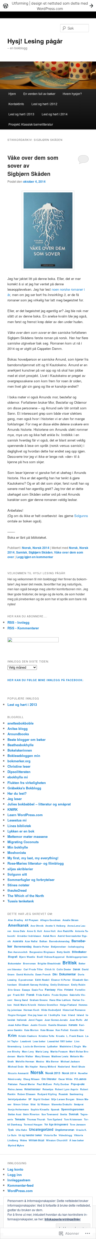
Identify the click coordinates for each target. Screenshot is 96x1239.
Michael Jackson (70, 1061)
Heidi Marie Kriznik (25, 1005)
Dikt (54, 974)
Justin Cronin (38, 1025)
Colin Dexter (64, 969)
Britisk (69, 962)
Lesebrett (25, 1041)
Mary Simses (42, 1056)
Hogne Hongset (17, 1015)
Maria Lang (42, 1051)
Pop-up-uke (77, 1084)
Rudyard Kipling (47, 1094)
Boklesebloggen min (23, 755)
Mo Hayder (31, 1066)
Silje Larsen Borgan (62, 1099)
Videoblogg (65, 1135)
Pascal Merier (27, 1084)
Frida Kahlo (43, 995)
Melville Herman (25, 1061)
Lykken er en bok (20, 831)
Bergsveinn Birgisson (42, 952)
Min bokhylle (17, 847)
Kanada (73, 1025)
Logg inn (14, 1174)
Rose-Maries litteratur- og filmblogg (35, 863)
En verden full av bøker (39, 93)
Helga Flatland (68, 1005)
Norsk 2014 (41, 547)
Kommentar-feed (20, 1185)
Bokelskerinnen (19, 750)
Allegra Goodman (50, 920)
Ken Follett (62, 1030)
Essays (26, 989)
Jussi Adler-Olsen (18, 1025)
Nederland (64, 1066)
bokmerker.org (18, 760)
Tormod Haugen (33, 1124)
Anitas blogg (17, 728)
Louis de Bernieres (34, 1046)
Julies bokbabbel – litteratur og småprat (39, 804)
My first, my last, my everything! (32, 857)
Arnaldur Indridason (29, 936)
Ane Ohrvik (37, 925)
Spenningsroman (72, 1109)
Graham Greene (39, 1000)
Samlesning (76, 1094)
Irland (71, 1015)
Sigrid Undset (41, 1099)
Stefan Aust (14, 1114)
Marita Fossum (59, 1051)
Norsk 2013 (52, 1073)
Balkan (43, 941)
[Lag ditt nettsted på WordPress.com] (48, 5)
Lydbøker (52, 1046)
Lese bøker (39, 1041)
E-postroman (25, 980)
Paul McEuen (44, 1084)
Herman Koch (31, 1010)
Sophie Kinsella (40, 1109)
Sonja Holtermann (18, 1109)
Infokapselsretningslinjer (63, 1219)
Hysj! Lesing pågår (34, 40)
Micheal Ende (16, 1066)
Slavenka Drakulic (61, 1104)
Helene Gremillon (48, 1005)
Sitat (33, 1104)
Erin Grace (14, 989)
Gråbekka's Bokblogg (24, 788)
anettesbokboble (20, 723)
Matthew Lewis (59, 1056)
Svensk (74, 1114)
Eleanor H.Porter (61, 980)
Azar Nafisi (31, 941)
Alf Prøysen (31, 920)
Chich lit (50, 969)
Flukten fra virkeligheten (26, 782)
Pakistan (13, 1084)
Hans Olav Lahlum (60, 1000)
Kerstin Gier (77, 1030)
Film (59, 989)
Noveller (83, 1073)
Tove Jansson (78, 1124)
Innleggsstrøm (18, 1179)
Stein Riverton (31, 1114)
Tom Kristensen (73, 1119)
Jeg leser (14, 798)
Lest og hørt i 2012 (44, 104)
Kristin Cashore (27, 1036)
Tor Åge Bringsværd (56, 1124)
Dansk (76, 969)
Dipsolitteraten (18, 771)
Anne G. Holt (34, 931)
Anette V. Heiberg (55, 925)
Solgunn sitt (17, 874)
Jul (86, 1020)
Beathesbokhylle (20, 744)
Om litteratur (49, 1079)
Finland (68, 989)
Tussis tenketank (20, 901)
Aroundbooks (18, 733)
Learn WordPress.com (25, 814)
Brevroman (29, 963)
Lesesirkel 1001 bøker (59, 1041)
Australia (18, 941)
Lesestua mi (17, 820)
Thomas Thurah (36, 1119)
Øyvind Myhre (16, 1145)
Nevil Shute (78, 1066)
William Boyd (36, 1140)
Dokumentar (67, 974)
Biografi (12, 957)
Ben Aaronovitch (18, 952)
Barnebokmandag (59, 941)
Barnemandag (22, 946)
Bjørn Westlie (27, 957)
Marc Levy (28, 1051)
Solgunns (81, 515)
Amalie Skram (70, 920)
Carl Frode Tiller (33, 969)
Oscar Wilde (65, 1079)
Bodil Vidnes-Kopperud (51, 957)
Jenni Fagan (35, 1020)
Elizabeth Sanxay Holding (34, 984)
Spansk (55, 1109)
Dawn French (43, 974)
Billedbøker (79, 952)
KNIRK (12, 809)
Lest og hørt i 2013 (21, 114)
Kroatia (60, 1036)
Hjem (12, 93)
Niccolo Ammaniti (18, 1073)
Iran (64, 1015)
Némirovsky (15, 1079)
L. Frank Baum (74, 1036)
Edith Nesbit (42, 980)
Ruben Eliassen (26, 1094)
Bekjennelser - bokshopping (67, 946)
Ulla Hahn (21, 1130)
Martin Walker (25, 1056)
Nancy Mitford (48, 1066)
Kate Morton (31, 1030)
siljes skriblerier (20, 868)
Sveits (63, 1114)
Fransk (30, 995)
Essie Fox (37, 989)
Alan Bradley (15, 920)
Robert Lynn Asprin (66, 1089)
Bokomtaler (14, 963)
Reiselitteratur (32, 1089)
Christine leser (18, 766)
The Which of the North (25, 895)
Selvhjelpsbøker (17, 1099)
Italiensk (22, 1020)
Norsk (26, 547)
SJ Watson (43, 1104)
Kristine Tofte (46, 1036)
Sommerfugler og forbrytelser (31, 879)
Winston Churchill (57, 1140)
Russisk (63, 1094)
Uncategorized (41, 1129)
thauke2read (17, 890)
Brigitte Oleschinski (49, 963)
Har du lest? (17, 793)
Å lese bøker (76, 1140)
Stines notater (18, 884)
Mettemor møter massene (27, 836)
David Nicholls (25, 974)
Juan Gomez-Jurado (56, 1020)
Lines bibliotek (19, 825)
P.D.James (80, 1079)
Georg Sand (21, 1000)
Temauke (20, 1119)
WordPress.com (20, 1190)
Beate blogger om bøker (26, 739)
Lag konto (15, 1169)
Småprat (78, 1104)
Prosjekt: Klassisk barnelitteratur (30, 124)
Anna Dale (19, 931)
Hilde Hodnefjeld (51, 1010)
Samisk (21, 552)
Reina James (15, 1089)
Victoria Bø (50, 1135)
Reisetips (47, 1089)
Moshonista (16, 852)
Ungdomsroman (64, 1130)
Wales (23, 1140)
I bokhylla (54, 1015)
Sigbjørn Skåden (40, 552)
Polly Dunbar (61, 1084)
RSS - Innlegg (18, 622)
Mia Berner (52, 1061)
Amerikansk (18, 925)
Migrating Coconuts (23, 841)
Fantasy (50, 989)
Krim (12, 1035)
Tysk (11, 1130)
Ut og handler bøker (30, 1135)
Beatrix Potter (41, 946)
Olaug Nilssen (31, 1079)
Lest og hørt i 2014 (55, 114)
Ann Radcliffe (65, 931)
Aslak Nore (49, 936)
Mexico (40, 1061)
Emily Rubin (78, 984)
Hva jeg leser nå (37, 1015)
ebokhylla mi (17, 777)
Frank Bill (19, 995)
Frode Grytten (60, 995)
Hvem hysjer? (72, 93)
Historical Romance (74, 1010)
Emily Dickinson (59, 984)
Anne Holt (50, 931)
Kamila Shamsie (57, 1025)
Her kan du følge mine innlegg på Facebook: (45, 680)
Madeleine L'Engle (70, 1046)
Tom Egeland (54, 1119)
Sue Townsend (49, 1114)
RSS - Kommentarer (23, 627)
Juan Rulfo (76, 1020)
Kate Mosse (47, 1030)
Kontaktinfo (16, 104)
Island (80, 1015)
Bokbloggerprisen (77, 957)
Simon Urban (21, 1104)
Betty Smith (63, 952)
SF (29, 1099)
